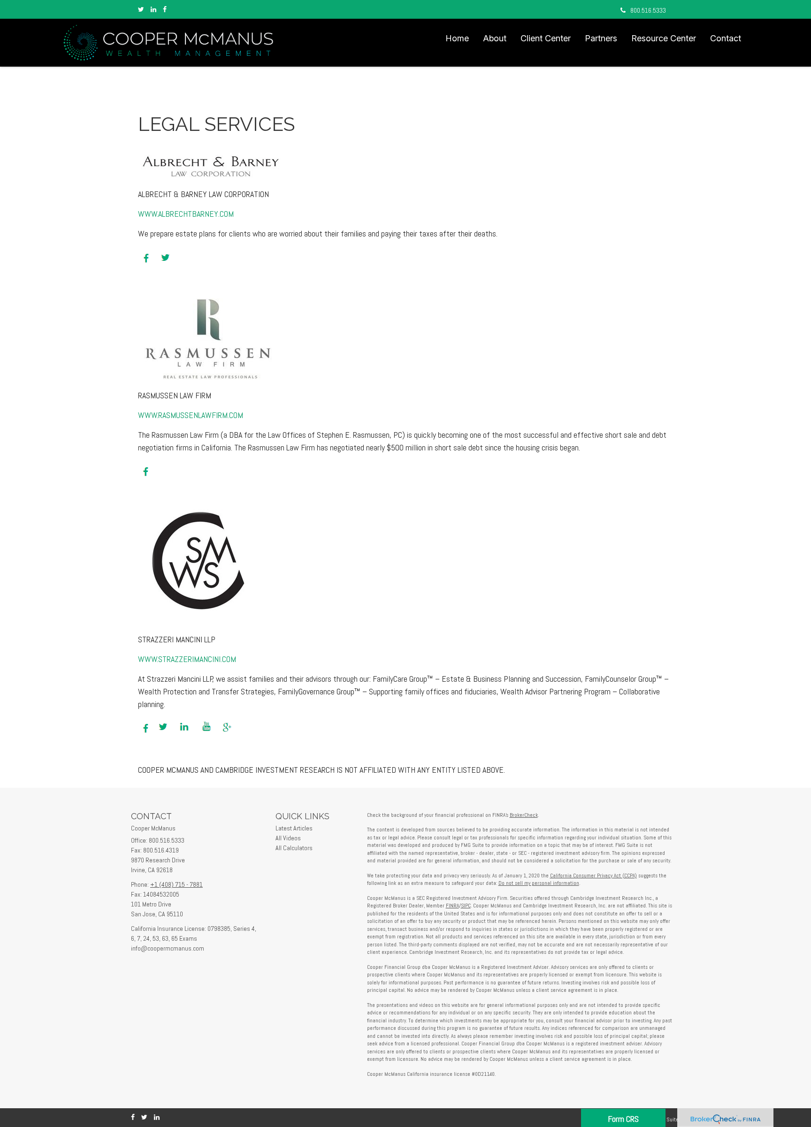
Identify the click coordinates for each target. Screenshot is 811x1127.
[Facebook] (165, 10)
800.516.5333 (648, 10)
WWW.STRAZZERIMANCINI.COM (187, 659)
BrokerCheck (524, 815)
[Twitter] (141, 10)
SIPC (466, 905)
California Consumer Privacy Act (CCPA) (593, 875)
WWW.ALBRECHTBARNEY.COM (186, 213)
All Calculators (294, 848)
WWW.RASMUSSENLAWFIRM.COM (190, 415)
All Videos (288, 838)
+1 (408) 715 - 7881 (176, 884)
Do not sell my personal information (538, 883)
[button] (494, 38)
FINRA (452, 905)
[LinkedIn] (153, 10)
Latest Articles (294, 828)
